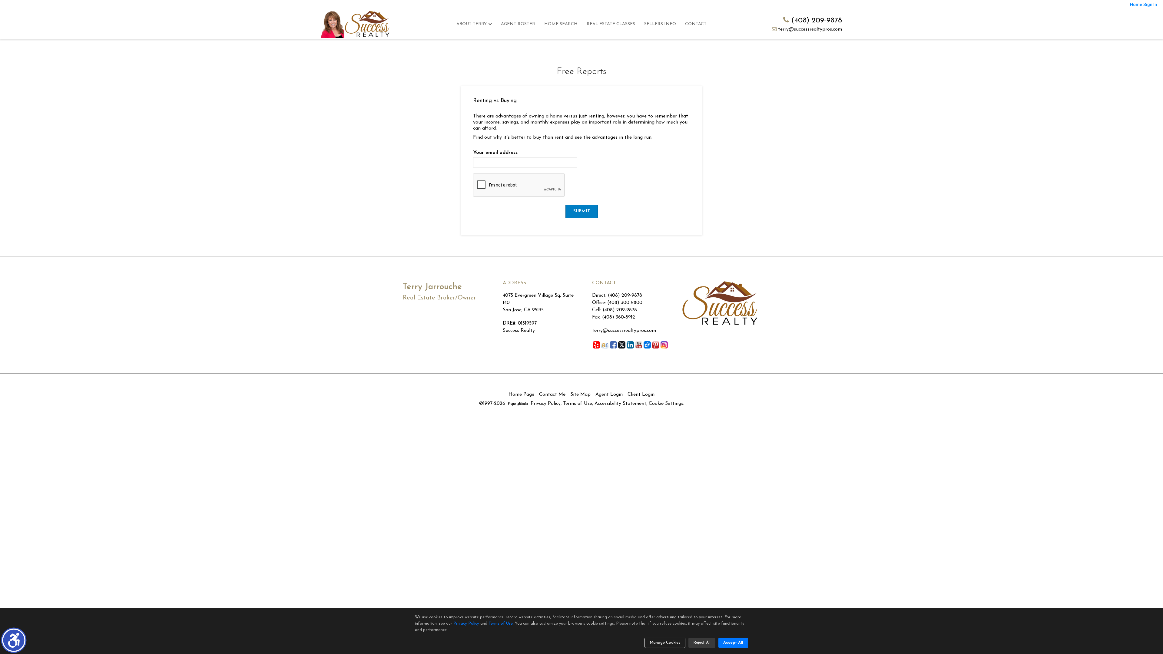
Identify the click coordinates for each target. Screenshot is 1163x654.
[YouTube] (638, 344)
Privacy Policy (546, 403)
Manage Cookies (665, 643)
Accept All (733, 643)
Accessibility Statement (620, 403)
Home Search (561, 24)
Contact (696, 24)
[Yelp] (596, 344)
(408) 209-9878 (815, 20)
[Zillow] (647, 344)
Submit (581, 211)
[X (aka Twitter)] (621, 344)
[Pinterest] (655, 344)
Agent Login (609, 394)
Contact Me (552, 394)
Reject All (702, 643)
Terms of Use (577, 403)
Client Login (641, 394)
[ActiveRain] (604, 344)
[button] (13, 640)
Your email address (495, 152)
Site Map (580, 394)
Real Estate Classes (611, 24)
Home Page (521, 394)
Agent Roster (518, 24)
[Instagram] (664, 344)
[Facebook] (613, 344)
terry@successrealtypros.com (809, 29)
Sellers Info (660, 24)
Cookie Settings (666, 403)
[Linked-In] (630, 344)
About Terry (471, 24)
